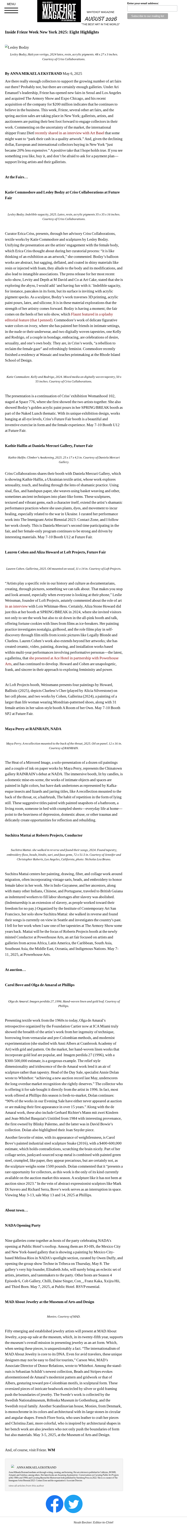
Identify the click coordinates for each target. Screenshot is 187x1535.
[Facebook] (54, 1503)
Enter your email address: (143, 3)
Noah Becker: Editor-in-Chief (93, 1522)
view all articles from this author (26, 1485)
